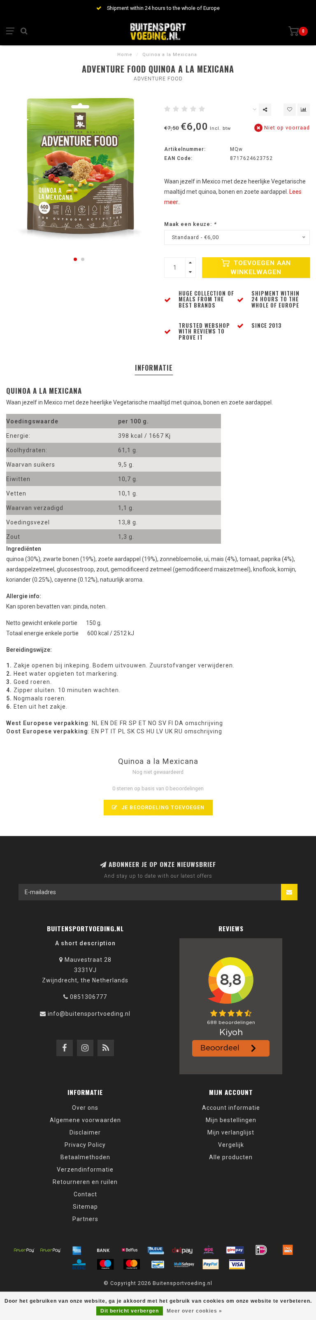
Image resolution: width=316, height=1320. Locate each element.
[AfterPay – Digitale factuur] (50, 1250)
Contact (85, 1194)
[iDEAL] (261, 1250)
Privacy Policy (85, 1144)
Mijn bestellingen (231, 1120)
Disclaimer (85, 1132)
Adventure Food (158, 79)
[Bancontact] (158, 1264)
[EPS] (208, 1250)
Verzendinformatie (85, 1169)
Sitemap (85, 1206)
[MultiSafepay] (184, 1264)
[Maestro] (105, 1264)
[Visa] (237, 1264)
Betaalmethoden (85, 1157)
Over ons (85, 1107)
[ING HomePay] (287, 1250)
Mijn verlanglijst (230, 1132)
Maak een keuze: (190, 224)
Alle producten (231, 1157)
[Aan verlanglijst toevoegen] (289, 109)
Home (124, 54)
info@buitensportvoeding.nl (89, 1013)
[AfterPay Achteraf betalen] (24, 1250)
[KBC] (79, 1264)
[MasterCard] (131, 1264)
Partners (85, 1219)
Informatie (154, 368)
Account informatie (231, 1107)
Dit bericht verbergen (129, 1311)
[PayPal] (210, 1264)
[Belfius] (129, 1250)
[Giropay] (235, 1250)
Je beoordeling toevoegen (162, 807)
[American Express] (77, 1250)
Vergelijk (231, 1144)
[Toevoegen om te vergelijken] (303, 109)
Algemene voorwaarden (85, 1120)
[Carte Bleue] (156, 1250)
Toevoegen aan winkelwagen (260, 267)
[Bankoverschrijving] (103, 1250)
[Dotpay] (182, 1250)
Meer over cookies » (194, 1311)
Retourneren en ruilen (85, 1182)
